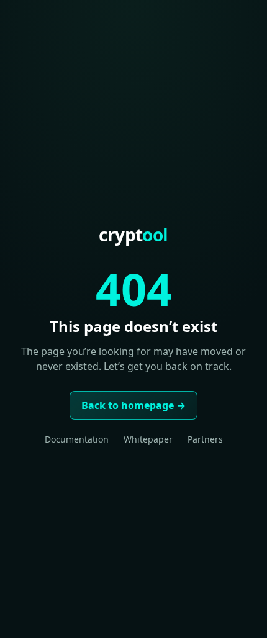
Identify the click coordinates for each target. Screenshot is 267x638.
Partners (205, 439)
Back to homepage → (133, 405)
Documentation (77, 439)
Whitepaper (148, 439)
